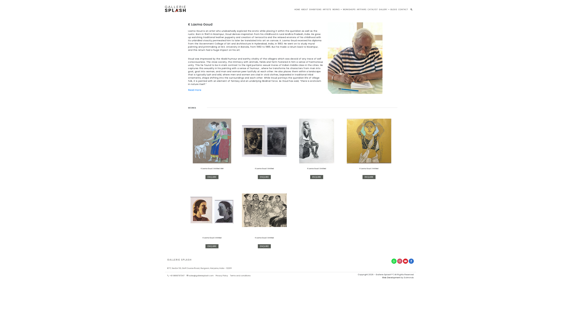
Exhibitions (315, 9)
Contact (403, 9)
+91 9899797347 (177, 275)
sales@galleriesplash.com (201, 275)
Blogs (394, 9)
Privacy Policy (222, 275)
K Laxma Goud (206, 168)
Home (297, 9)
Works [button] (336, 9)
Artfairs (361, 9)
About (304, 9)
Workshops (349, 9)
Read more (194, 90)
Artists (327, 9)
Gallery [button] (383, 9)
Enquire (212, 176)
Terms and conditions (240, 275)
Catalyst (373, 9)
